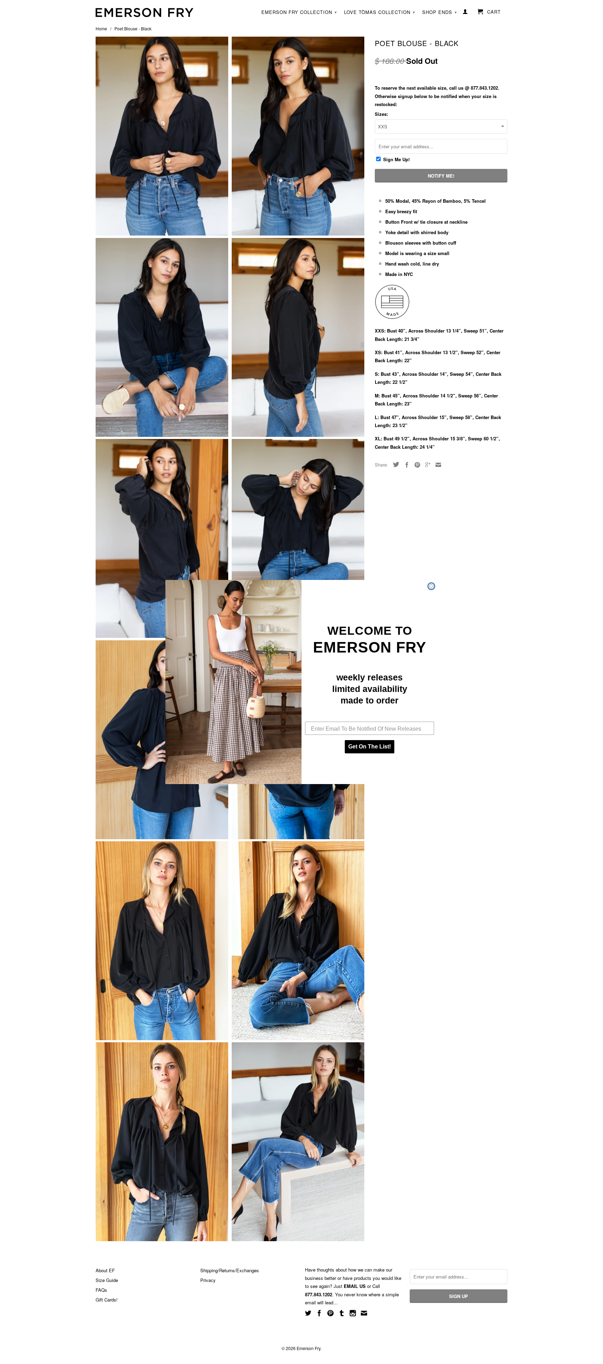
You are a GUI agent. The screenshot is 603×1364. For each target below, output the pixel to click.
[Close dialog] (431, 586)
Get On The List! (369, 747)
